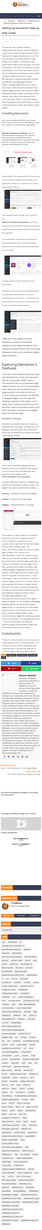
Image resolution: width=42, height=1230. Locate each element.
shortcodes (19, 1132)
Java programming (10, 1052)
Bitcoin (29, 968)
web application (9, 1180)
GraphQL (16, 1041)
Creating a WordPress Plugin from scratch (18, 813)
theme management (24, 1158)
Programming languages (26, 1096)
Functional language (11, 1026)
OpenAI (5, 1092)
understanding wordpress (13, 1169)
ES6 (25, 1015)
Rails (4, 1103)
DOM (35, 1012)
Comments (34, 916)
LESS (23, 1063)
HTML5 (32, 1045)
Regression (31, 1111)
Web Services (25, 1184)
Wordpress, (32, 39)
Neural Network (27, 1081)
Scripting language (10, 1125)
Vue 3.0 (11, 1176)
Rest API (12, 1114)
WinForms (6, 1191)
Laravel (5, 1063)
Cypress (5, 1004)
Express (21, 1019)
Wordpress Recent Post (12, 1209)
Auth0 (27, 960)
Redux (20, 1111)
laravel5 (15, 1063)
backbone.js (26, 964)
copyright (25, 993)
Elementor (11, 21)
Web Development (9, 1184)
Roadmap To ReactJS (11, 1118)
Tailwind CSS (7, 1158)
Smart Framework (10, 1140)
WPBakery (6, 1224)
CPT (14, 997)
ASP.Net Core (16, 960)
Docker (27, 1012)
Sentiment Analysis (10, 1129)
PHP (11, 1092)
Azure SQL (14, 964)
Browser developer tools (13, 975)
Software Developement (12, 1147)
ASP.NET (5, 960)
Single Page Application (12, 1136)
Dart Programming (27, 1004)
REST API (22, 1114)
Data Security (8, 1008)
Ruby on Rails (8, 1122)
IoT (25, 1048)
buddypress (32, 975)
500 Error (12, 942)
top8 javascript (21, 1162)
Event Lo (32, 1015)
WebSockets (17, 1187)
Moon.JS (24, 1078)
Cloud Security (27, 986)
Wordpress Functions (11, 1198)
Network (14, 1081)
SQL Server (25, 1154)
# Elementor (11, 655)
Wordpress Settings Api (12, 1217)
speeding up (7, 1154)
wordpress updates (29, 1220)
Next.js (5, 1085)
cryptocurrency (26, 997)
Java (31, 1048)
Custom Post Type (31, 1001)
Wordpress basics (34, 21)
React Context (23, 1103)
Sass (26, 1122)
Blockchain (7, 971)
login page (6, 1067)
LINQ (30, 1063)
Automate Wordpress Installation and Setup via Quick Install (19, 793)
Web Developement (26, 1180)
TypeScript (18, 1165)
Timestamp (6, 1162)
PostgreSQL (7, 1096)
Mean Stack (7, 1070)
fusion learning (9, 1034)
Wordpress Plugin (31, 1202)
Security (33, 1125)
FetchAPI (31, 1019)
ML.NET (4, 1074)
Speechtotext (28, 1151)
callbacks (6, 982)
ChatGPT (18, 982)
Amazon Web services (11, 949)
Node (19, 1085)
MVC (32, 1078)
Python (25, 1100)
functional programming (13, 1030)
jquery (25, 1056)
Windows (30, 1187)
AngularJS (17, 953)
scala (33, 1122)
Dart (14, 1004)
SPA (26, 1147)
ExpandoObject (8, 1019)
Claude (27, 982)
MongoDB (6, 1078)
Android (27, 949)
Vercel (31, 1169)
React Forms (7, 1107)
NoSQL (14, 1089)
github (24, 1037)
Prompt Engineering (10, 1100)
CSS (3, 1001)
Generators (7, 1037)
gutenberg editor (31, 1041)
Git (16, 1037)
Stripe (35, 1154)
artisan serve (30, 957)
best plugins (7, 968)
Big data (19, 968)
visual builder (8, 1173)
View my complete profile (20, 906)
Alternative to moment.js (13, 946)
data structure (24, 1008)
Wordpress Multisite (11, 1202)
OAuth (22, 1089)
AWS (35, 960)
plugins (31, 1092)
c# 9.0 (14, 979)
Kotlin (4, 1059)
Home (4, 21)
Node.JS (5, 1089)
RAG (32, 1100)
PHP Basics (20, 1092)
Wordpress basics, (8, 41)
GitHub (32, 1037)
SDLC (24, 1125)
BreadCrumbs (21, 971)
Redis (12, 1111)
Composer (22, 990)
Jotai (17, 1056)
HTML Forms (22, 1045)
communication (9, 990)
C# (7, 979)
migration (28, 1070)
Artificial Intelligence (12, 957)
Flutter (5, 1023)
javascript (26, 1052)
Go (3, 1041)
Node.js (27, 1085)
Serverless (7, 1132)
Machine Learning (21, 1067)
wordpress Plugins (10, 1206)
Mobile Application (18, 1074)
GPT (8, 1041)
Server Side (26, 1129)
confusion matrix (10, 993)
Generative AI (24, 1034)
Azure (4, 964)
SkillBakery (17, 903)
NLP (12, 1085)
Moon (15, 1078)
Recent (7, 916)
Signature (32, 1132)
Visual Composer (24, 1173)
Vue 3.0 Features (24, 1176)
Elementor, (24, 39)
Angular (5, 953)
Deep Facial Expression (12, 1012)
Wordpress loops (31, 1198)
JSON (33, 1056)
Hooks (5, 1045)
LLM (35, 1063)
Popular (21, 916)
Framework (16, 1023)
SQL (16, 1154)
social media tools (10, 1143)
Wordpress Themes (10, 1195)
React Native (32, 1107)
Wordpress (21, 21)
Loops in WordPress (9, 832)
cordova (6, 997)
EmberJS (17, 1015)
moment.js (33, 1074)
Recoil (5, 1111)
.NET (3, 942)
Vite (36, 1173)
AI (20, 942)
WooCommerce (19, 1191)
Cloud (36, 982)
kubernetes (15, 1059)
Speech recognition (10, 1151)
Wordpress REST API (10, 1213)
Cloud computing (9, 986)
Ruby (25, 1118)
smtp (22, 1140)
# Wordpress (22, 655)
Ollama (31, 1089)
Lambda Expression (31, 1059)
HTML (12, 1045)
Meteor (18, 1070)
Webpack (6, 1187)
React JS (20, 1107)
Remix (4, 1114)
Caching (24, 979)
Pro (24, 474)
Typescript (6, 1165)
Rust (19, 1122)
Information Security (11, 1048)
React (11, 1103)
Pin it (14, 669)
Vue (3, 1176)
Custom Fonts (14, 1001)
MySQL (4, 1081)
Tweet (14, 663)
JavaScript (7, 1056)
